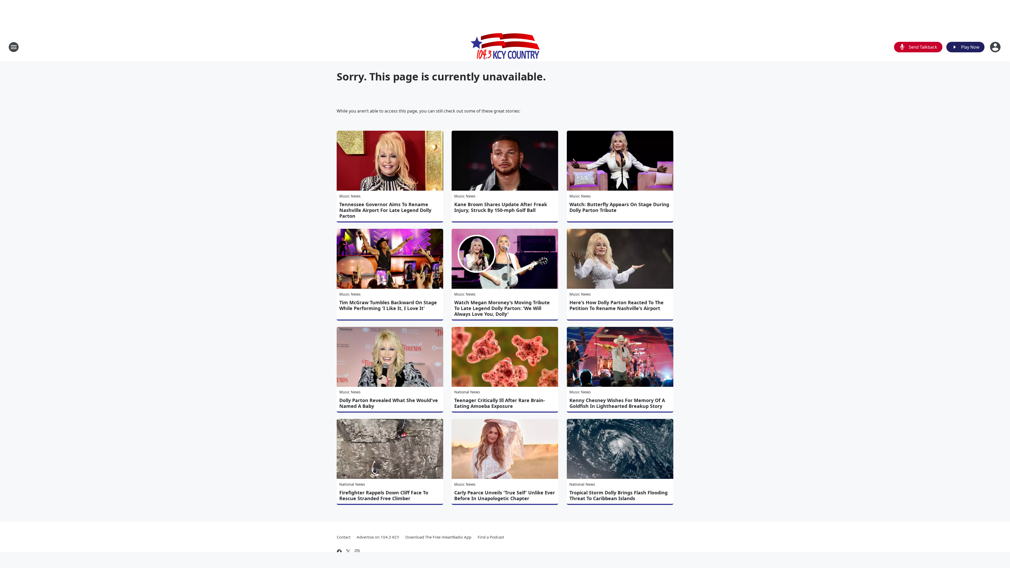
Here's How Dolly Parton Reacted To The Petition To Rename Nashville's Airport (616, 305)
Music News (350, 196)
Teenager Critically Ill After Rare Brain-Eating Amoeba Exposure (499, 403)
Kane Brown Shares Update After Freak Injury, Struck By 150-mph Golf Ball (500, 207)
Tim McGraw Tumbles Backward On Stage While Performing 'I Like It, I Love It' (388, 305)
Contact (343, 537)
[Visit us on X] (348, 552)
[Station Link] (505, 47)
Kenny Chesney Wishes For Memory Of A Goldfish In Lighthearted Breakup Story (617, 403)
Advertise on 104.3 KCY (378, 537)
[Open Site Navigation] (13, 47)
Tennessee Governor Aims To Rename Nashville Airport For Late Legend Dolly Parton (385, 210)
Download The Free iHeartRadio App (438, 537)
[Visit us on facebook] (339, 552)
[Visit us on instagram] (357, 552)
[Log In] (996, 47)
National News (467, 391)
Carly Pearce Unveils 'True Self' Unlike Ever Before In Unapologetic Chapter (504, 495)
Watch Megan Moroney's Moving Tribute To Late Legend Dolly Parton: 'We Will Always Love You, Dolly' (502, 308)
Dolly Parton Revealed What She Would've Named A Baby (388, 403)
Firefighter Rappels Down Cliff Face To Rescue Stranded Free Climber (383, 495)
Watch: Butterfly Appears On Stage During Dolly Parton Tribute (619, 207)
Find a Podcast (491, 537)
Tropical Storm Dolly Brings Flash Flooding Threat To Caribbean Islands (618, 495)
